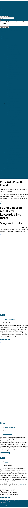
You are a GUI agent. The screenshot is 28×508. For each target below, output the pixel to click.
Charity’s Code (13, 109)
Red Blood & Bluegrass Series (15, 89)
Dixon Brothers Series (12, 80)
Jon (10, 85)
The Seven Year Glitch (15, 94)
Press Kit (8, 167)
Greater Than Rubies (15, 67)
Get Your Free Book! (9, 163)
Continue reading (5, 339)
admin (6, 462)
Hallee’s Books (7, 40)
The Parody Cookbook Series (15, 136)
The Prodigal (13, 62)
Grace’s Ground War (15, 112)
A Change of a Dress (15, 96)
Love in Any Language (15, 44)
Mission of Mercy (14, 114)
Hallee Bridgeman (10, 319)
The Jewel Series (11, 63)
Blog (4, 36)
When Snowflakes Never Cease (18, 158)
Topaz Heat (12, 71)
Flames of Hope (13, 100)
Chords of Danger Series (13, 54)
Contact (5, 170)
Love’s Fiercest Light (15, 53)
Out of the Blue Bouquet (16, 154)
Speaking (6, 176)
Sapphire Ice (13, 65)
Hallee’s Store (7, 38)
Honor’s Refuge (13, 49)
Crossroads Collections (13, 152)
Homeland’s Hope (14, 107)
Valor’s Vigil (12, 118)
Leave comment (7, 434)
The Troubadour (14, 60)
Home (5, 35)
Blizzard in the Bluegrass (16, 92)
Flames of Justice (14, 101)
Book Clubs (6, 174)
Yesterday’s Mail (14, 156)
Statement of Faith (11, 168)
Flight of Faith (13, 116)
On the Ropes (13, 125)
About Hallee (7, 165)
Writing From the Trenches (17, 127)
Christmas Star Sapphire (16, 74)
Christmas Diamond (15, 73)
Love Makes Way (14, 51)
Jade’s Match (13, 76)
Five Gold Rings (14, 159)
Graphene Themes (13, 506)
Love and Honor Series (13, 42)
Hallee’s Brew (7, 172)
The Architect (13, 56)
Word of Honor (13, 47)
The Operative (13, 58)
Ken (10, 87)
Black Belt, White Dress (16, 91)
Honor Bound (13, 45)
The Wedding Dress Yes (16, 161)
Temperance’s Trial (14, 105)
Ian (10, 82)
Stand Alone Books (11, 123)
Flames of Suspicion (15, 98)
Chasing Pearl (13, 78)
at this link (22, 484)
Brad (10, 83)
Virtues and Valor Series (13, 103)
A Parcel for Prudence (15, 110)
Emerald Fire (13, 69)
